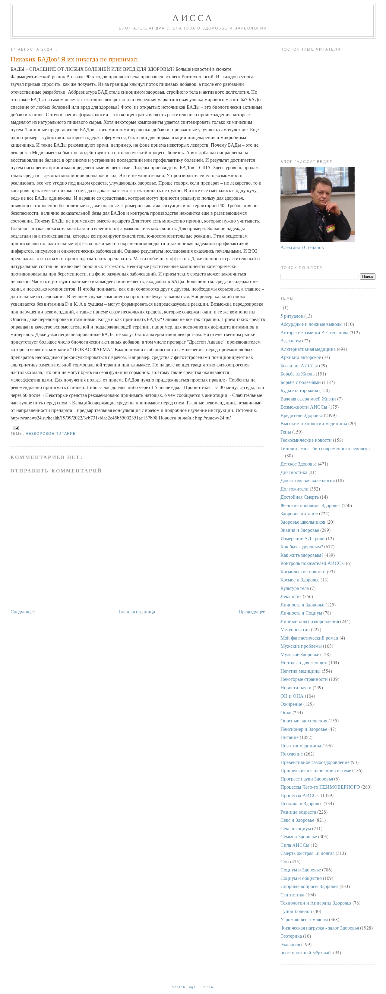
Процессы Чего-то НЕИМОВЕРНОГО (320, 787)
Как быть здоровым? (301, 546)
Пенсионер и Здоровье (303, 729)
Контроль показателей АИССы (312, 563)
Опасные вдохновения (303, 720)
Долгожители (294, 488)
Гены (285, 431)
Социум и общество (301, 878)
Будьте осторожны (299, 390)
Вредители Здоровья (301, 415)
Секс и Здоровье (297, 820)
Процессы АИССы (300, 795)
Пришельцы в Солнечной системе (315, 770)
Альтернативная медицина (308, 349)
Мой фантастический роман (309, 637)
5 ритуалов (291, 316)
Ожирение (291, 704)
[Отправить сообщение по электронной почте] (15, 428)
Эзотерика (291, 936)
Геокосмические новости (306, 440)
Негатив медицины (300, 671)
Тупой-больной (296, 911)
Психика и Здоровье (301, 803)
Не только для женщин (303, 662)
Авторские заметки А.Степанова (314, 332)
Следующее (23, 611)
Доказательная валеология (307, 480)
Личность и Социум (301, 612)
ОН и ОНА (292, 696)
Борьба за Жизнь (297, 373)
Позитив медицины (300, 745)
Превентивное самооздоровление (315, 762)
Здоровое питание (299, 513)
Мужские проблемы (301, 646)
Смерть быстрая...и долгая (307, 853)
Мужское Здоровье (299, 654)
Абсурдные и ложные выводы (311, 324)
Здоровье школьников (302, 522)
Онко (285, 712)
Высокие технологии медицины (313, 423)
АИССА (193, 17)
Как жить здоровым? (301, 555)
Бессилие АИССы (299, 365)
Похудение (291, 753)
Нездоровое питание (51, 434)
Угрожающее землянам (304, 919)
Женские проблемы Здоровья (310, 505)
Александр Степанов (302, 247)
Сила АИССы (294, 845)
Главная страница (137, 611)
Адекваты (290, 340)
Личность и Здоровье (302, 604)
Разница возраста (298, 812)
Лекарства (291, 596)
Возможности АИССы (303, 407)
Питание (289, 737)
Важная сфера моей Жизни (308, 398)
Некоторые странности (304, 679)
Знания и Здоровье (299, 530)
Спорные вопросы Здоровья (309, 886)
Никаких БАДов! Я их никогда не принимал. (75, 59)
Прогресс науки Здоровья (306, 778)
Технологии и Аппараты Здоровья (315, 902)
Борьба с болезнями (300, 382)
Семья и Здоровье (298, 836)
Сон (284, 861)
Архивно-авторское (300, 357)
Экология (290, 944)
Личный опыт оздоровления (309, 621)
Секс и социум (295, 828)
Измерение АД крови (302, 538)
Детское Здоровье (298, 463)
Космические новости (303, 571)
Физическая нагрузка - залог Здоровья (319, 927)
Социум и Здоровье (300, 869)
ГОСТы (207, 987)
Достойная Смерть (299, 497)
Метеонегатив (295, 629)
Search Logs (184, 987)
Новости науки (296, 687)
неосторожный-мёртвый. (306, 952)
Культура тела (294, 588)
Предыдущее (252, 611)
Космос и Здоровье (299, 579)
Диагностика (293, 472)
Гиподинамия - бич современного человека (325, 448)
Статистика (292, 894)
